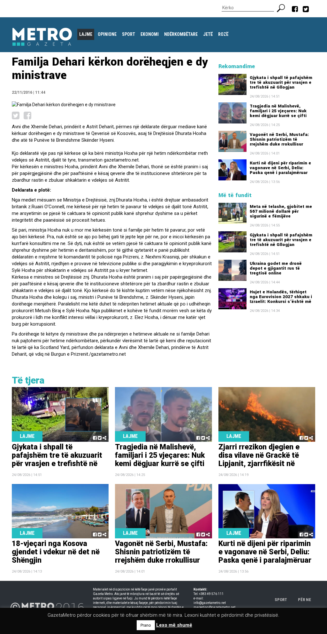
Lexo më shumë (174, 625)
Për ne (304, 599)
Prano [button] (146, 625)
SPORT (281, 599)
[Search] (283, 7)
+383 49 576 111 (211, 594)
